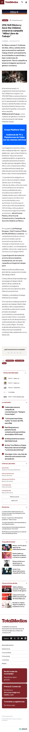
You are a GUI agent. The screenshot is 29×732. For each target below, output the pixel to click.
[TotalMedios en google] (18, 638)
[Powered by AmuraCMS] (23, 729)
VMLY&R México (9, 360)
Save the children (19, 360)
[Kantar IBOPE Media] (14, 135)
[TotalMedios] (14, 621)
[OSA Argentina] (14, 12)
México (4, 363)
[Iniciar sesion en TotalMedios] (26, 2)
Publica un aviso (14, 496)
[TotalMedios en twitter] (15, 638)
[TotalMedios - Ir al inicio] (11, 2)
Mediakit (4, 663)
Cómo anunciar (6, 656)
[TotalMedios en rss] (25, 638)
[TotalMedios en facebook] (11, 638)
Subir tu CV (14, 500)
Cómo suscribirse (6, 652)
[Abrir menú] (2, 2)
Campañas (5, 20)
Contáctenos (5, 660)
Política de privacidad (7, 716)
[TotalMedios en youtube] (22, 638)
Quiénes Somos (6, 649)
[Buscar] (22, 2)
